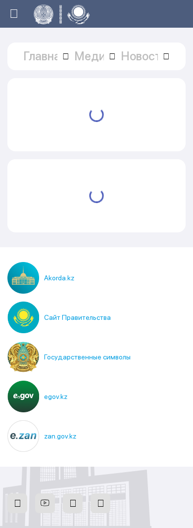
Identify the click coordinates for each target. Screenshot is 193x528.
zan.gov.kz (60, 436)
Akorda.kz (59, 278)
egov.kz (55, 396)
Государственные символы (87, 357)
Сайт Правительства (77, 317)
